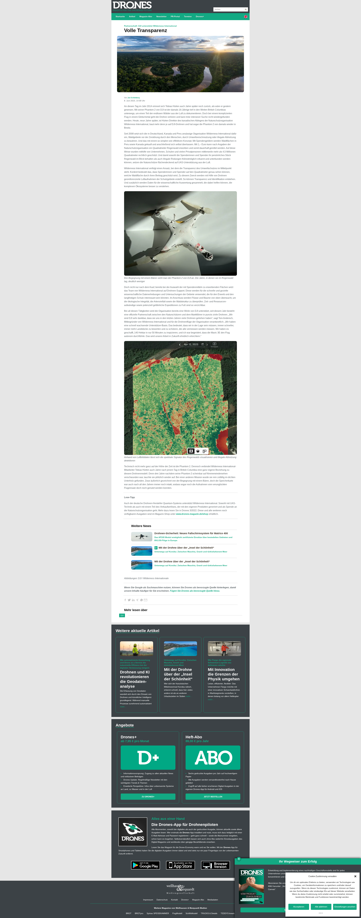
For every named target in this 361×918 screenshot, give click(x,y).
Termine (188, 16)
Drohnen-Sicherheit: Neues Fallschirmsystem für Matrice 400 (191, 533)
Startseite (120, 16)
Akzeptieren (298, 906)
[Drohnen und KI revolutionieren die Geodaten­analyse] (136, 650)
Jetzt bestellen (213, 797)
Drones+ (200, 16)
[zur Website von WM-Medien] (180, 889)
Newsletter (161, 16)
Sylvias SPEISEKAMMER (158, 913)
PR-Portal (175, 16)
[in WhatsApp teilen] (141, 600)
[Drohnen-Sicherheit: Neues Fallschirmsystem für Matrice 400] (142, 536)
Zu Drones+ (148, 797)
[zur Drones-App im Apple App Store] (180, 865)
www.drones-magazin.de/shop (192, 514)
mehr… (123, 707)
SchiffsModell (191, 913)
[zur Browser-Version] (215, 865)
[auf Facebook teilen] (125, 600)
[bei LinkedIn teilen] (133, 600)
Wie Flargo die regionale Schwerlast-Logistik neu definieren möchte (219, 662)
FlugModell (177, 913)
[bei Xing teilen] (137, 600)
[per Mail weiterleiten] (145, 600)
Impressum (148, 900)
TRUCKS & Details (209, 913)
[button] (355, 876)
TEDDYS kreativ (228, 913)
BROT (128, 913)
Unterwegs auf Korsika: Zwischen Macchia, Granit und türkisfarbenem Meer (190, 552)
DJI (122, 615)
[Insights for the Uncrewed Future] (131, 5)
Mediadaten (212, 900)
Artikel (132, 16)
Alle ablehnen (321, 906)
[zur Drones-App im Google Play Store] (145, 865)
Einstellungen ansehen (344, 906)
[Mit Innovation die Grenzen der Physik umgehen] (224, 650)
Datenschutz (162, 900)
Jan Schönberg (133, 98)
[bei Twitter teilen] (129, 600)
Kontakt (174, 900)
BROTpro (139, 913)
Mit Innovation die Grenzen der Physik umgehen (224, 674)
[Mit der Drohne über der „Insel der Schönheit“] (142, 551)
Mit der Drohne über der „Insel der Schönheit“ (186, 547)
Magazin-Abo (145, 16)
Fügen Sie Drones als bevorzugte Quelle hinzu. (195, 591)
